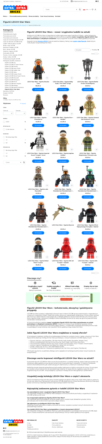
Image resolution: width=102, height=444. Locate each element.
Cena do (18, 110)
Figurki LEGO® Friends (11, 66)
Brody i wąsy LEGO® (9, 45)
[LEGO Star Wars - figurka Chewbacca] (38, 105)
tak (6, 140)
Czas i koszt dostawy (57, 423)
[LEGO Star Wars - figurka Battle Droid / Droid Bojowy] (88, 69)
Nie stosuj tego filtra (11, 137)
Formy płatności (56, 425)
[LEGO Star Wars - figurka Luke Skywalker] (38, 176)
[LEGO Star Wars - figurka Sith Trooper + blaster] (88, 248)
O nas (28, 423)
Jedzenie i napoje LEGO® (10, 51)
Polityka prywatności (33, 429)
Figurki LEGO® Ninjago (11, 85)
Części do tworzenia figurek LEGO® (13, 40)
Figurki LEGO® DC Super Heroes (14, 64)
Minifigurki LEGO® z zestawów (19, 25)
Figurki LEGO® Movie (11, 81)
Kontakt (29, 425)
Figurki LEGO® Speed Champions (14, 87)
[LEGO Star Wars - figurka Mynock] (63, 212)
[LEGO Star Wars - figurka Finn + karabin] (63, 105)
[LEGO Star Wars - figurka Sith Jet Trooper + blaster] (63, 248)
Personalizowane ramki (9, 36)
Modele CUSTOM (8, 93)
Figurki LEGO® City (10, 62)
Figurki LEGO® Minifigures (12, 80)
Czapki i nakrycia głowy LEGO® (12, 43)
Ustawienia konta (81, 425)
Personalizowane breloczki (10, 38)
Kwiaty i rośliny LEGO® (9, 57)
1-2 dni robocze (10, 129)
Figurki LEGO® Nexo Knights (13, 83)
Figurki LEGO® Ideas (10, 72)
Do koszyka (38, 89)
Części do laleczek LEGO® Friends (12, 41)
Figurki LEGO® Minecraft (12, 78)
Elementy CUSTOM (8, 91)
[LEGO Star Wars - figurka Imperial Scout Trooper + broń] (38, 141)
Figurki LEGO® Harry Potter (12, 68)
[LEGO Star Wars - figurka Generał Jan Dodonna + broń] (88, 105)
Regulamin (30, 427)
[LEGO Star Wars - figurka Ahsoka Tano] (38, 69)
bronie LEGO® (43, 41)
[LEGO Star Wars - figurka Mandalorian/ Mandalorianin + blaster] (63, 176)
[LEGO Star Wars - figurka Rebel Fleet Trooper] (38, 248)
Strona (93, 53)
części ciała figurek (79, 41)
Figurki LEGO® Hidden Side (12, 70)
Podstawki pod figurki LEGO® (11, 59)
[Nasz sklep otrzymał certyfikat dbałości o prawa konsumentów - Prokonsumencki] (62, 302)
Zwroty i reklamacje (57, 427)
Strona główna (6, 25)
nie (6, 142)
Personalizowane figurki (9, 34)
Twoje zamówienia (82, 423)
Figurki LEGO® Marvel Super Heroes (15, 76)
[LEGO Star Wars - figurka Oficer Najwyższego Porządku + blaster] (88, 212)
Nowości (5, 95)
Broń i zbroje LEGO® (9, 49)
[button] (79, 9)
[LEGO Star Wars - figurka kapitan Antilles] (63, 141)
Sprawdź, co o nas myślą (72, 289)
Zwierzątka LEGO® (8, 53)
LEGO (7, 121)
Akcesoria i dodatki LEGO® (10, 47)
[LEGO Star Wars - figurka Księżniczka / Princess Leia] (88, 141)
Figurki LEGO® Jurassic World (13, 74)
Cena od (5, 110)
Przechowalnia (81, 427)
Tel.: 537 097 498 (7, 437)
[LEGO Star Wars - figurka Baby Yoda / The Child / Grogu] (63, 69)
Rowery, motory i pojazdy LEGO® (12, 55)
